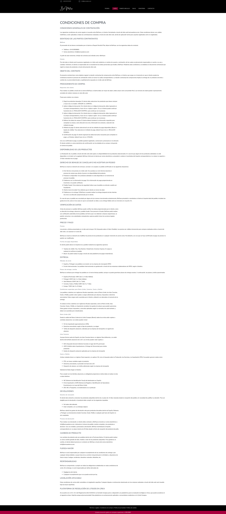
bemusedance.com (133, 32)
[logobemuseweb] (66, 7)
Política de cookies (131, 508)
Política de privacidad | (120, 508)
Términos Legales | (95, 508)
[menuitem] (164, 8)
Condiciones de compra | (107, 508)
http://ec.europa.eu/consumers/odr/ (81, 495)
